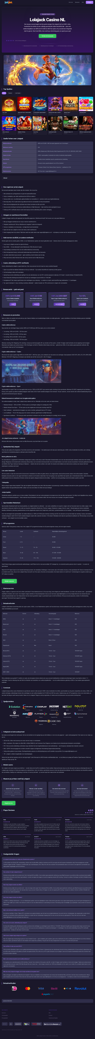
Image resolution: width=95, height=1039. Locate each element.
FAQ (83, 2)
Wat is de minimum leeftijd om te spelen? (13, 910)
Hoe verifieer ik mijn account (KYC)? (12, 946)
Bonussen (77, 2)
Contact (50, 1015)
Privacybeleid (5, 1018)
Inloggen (89, 2)
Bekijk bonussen (9, 581)
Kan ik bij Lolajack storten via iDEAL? (12, 884)
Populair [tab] (10, 93)
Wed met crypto (59, 304)
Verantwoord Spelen (53, 1018)
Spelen (9, 102)
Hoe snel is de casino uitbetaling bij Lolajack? (15, 922)
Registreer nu (8, 803)
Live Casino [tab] (17, 93)
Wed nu (36, 304)
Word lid (82, 304)
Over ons (71, 2)
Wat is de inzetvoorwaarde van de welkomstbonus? (16, 959)
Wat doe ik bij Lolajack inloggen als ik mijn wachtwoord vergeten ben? (21, 971)
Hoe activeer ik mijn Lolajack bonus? (12, 872)
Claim (12, 304)
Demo (9, 105)
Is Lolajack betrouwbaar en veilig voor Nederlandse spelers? (19, 859)
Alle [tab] (4, 93)
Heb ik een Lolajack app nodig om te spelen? (15, 935)
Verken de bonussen (47, 36)
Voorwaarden (5, 1015)
